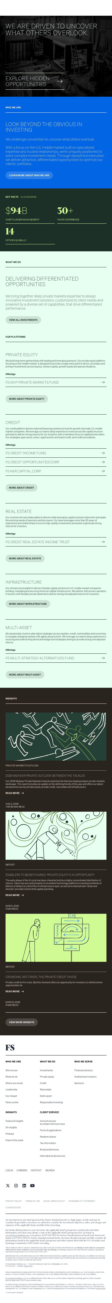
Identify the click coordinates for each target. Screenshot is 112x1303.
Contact (36, 1170)
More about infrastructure (28, 603)
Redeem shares (48, 1136)
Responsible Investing (51, 1102)
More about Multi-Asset (25, 674)
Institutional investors (85, 1076)
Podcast (10, 1133)
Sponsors (79, 1083)
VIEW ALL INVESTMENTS (23, 320)
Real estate (45, 1089)
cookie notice (13, 1207)
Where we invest (14, 1083)
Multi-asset (46, 1095)
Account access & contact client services (52, 1122)
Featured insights (14, 1121)
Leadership (11, 1089)
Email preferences (49, 1149)
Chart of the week (14, 1140)
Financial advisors (83, 1070)
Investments (46, 1070)
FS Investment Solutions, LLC (16, 1278)
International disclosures (52, 1155)
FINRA (26, 1266)
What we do (12, 1076)
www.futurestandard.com (17, 1235)
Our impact (11, 1095)
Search (50, 1170)
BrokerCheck (100, 1288)
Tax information (48, 1143)
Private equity (47, 1076)
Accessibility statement (81, 1201)
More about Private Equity (26, 398)
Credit (43, 1083)
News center (12, 1102)
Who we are (12, 1070)
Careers (22, 1170)
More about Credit (21, 487)
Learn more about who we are (29, 175)
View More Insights (21, 1022)
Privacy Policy (14, 1201)
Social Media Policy (54, 1201)
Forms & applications (50, 1130)
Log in (9, 1170)
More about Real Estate (25, 558)
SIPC (31, 1266)
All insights (11, 1127)
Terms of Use (32, 1201)
